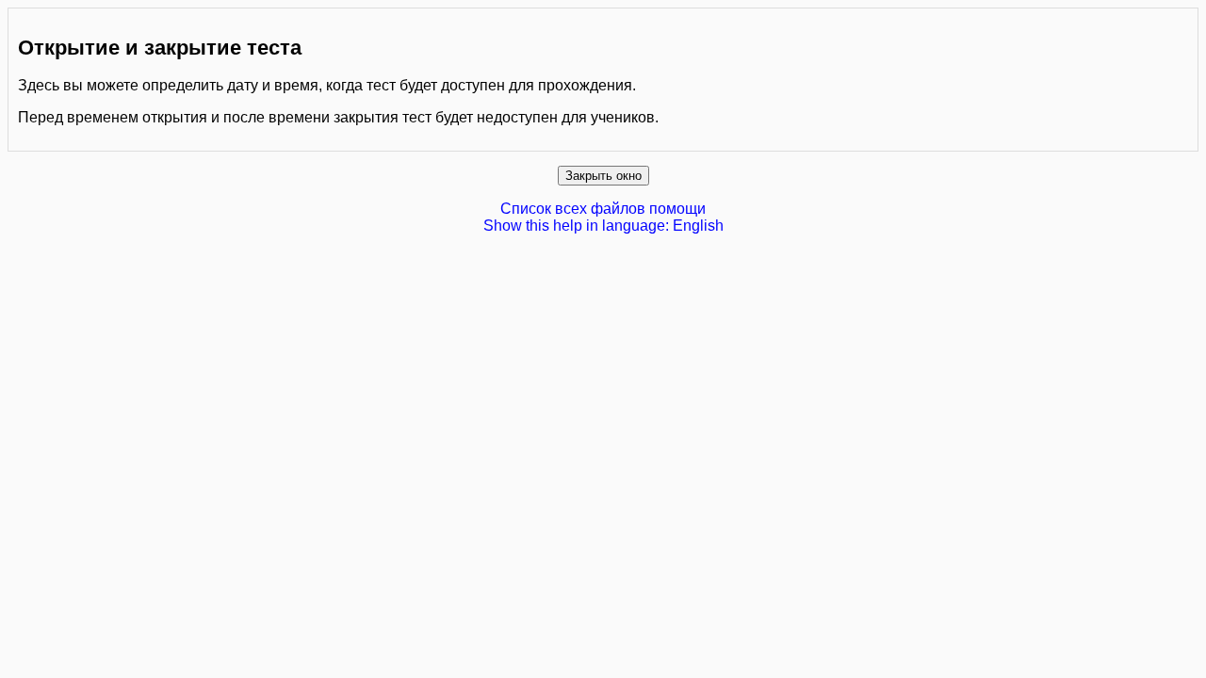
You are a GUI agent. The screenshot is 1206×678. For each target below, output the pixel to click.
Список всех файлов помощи (603, 209)
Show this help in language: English (603, 226)
